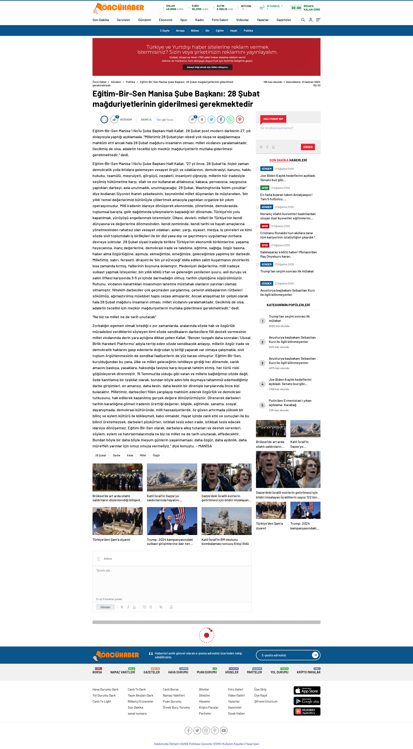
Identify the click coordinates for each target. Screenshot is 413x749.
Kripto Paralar (309, 670)
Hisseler (232, 670)
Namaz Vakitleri (122, 670)
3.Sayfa (165, 30)
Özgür (156, 455)
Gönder (105, 607)
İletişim (174, 744)
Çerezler (207, 744)
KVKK (217, 744)
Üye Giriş (260, 689)
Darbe (116, 455)
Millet (143, 455)
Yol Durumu (279, 670)
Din (207, 30)
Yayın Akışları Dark (140, 695)
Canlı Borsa (171, 689)
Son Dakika (100, 20)
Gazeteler (284, 20)
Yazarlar (263, 20)
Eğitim (220, 30)
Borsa (97, 670)
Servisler (123, 20)
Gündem (144, 20)
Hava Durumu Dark (105, 689)
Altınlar (204, 689)
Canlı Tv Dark (137, 689)
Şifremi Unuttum (265, 701)
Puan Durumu (207, 670)
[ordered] (145, 607)
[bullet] (151, 607)
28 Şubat (100, 455)
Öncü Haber (99, 82)
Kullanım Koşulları (233, 744)
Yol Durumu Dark (104, 695)
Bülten (195, 30)
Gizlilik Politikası (190, 744)
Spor (183, 20)
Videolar (242, 20)
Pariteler (254, 670)
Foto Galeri (220, 20)
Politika (248, 30)
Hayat (233, 30)
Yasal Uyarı (252, 744)
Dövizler (204, 695)
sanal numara (137, 713)
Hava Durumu (178, 670)
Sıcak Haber (236, 713)
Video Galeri (236, 695)
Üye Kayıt (260, 695)
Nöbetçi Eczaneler (141, 701)
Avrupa (180, 30)
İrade (130, 455)
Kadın (199, 20)
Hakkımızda (161, 744)
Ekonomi (165, 20)
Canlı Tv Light (101, 701)
